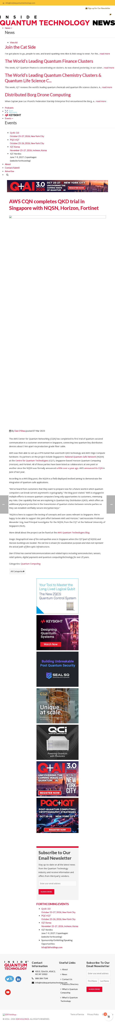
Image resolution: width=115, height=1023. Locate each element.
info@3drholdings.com (51, 947)
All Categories (17, 571)
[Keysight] (13, 115)
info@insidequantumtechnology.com (20, 3)
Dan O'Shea (19, 431)
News (8, 28)
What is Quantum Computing (69, 991)
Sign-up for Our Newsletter (99, 8)
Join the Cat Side (20, 46)
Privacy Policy (93, 1014)
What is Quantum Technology (69, 999)
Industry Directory (70, 984)
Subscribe (46, 892)
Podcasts (9, 107)
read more (105, 53)
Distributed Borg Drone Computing (38, 94)
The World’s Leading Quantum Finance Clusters (49, 61)
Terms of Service (77, 1014)
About (8, 164)
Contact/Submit (12, 167)
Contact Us (67, 979)
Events (8, 118)
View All (14, 42)
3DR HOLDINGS (22, 1019)
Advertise (9, 171)
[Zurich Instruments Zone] (11, 111)
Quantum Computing (31, 563)
